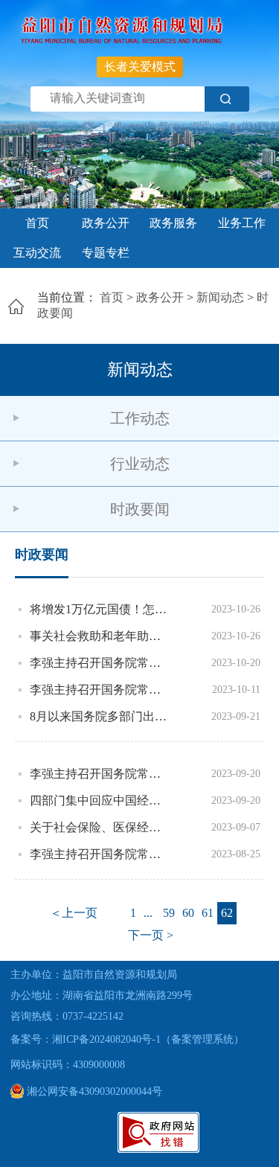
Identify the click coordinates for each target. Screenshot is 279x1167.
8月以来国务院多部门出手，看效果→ (99, 716)
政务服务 (173, 223)
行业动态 (140, 463)
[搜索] (227, 99)
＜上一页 (73, 913)
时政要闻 (140, 509)
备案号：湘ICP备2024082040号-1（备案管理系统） (127, 1039)
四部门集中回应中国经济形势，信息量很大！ (99, 800)
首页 (37, 223)
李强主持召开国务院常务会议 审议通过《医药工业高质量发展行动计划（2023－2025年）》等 (99, 854)
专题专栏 (105, 252)
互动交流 (37, 252)
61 (208, 913)
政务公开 (105, 223)
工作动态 (140, 418)
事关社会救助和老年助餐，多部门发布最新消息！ (99, 636)
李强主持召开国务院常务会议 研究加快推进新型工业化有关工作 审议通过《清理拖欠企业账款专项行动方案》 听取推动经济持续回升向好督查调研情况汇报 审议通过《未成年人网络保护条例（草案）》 (99, 773)
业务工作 (242, 223)
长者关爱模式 (140, 66)
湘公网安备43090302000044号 (93, 1091)
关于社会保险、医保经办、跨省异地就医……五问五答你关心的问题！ (99, 827)
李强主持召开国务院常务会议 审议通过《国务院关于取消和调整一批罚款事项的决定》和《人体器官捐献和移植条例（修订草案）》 (99, 662)
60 (188, 913)
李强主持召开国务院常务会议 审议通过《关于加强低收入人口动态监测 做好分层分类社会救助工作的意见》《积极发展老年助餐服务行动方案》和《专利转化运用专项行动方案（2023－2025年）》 (99, 689)
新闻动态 (220, 297)
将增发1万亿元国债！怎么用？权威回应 (99, 609)
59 (169, 913)
